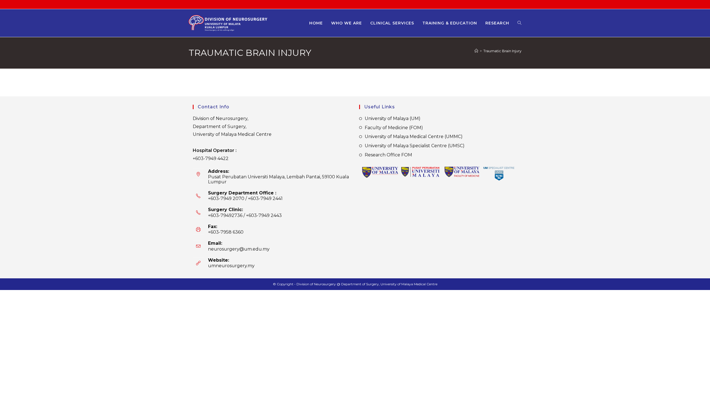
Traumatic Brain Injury (502, 51)
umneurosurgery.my (231, 265)
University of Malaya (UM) (392, 118)
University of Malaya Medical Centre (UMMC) (414, 136)
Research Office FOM (388, 155)
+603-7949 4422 (211, 158)
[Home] (476, 51)
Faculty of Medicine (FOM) (394, 127)
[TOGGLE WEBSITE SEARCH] (519, 23)
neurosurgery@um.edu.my (239, 249)
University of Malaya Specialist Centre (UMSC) (415, 145)
